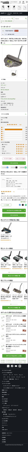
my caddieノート (5, 394)
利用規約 (4, 437)
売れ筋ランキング (15, 385)
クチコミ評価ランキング (8, 388)
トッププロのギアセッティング (9, 416)
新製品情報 (4, 392)
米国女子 (10, 409)
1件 (4, 43)
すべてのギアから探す (6, 370)
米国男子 (5, 409)
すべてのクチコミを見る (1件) (14, 210)
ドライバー (5, 374)
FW (9, 374)
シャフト (13, 377)
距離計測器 (11, 379)
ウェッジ (21, 374)
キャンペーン (4, 425)
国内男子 (15, 409)
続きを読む (23, 202)
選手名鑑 (5, 414)
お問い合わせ (5, 429)
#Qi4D (21, 13)
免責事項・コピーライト (7, 433)
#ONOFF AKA (15, 13)
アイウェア (5, 379)
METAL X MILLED (5, 89)
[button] (25, 272)
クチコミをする (14, 163)
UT (12, 374)
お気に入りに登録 (20, 159)
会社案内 (4, 439)
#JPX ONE (10, 13)
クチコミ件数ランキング (20, 388)
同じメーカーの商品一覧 (14, 275)
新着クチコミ (5, 390)
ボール (8, 377)
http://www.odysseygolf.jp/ (8, 99)
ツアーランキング (14, 405)
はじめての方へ (5, 418)
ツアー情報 (4, 403)
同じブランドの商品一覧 (14, 307)
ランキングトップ (7, 385)
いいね (5, 205)
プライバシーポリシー (6, 435)
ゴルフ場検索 (5, 401)
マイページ (4, 423)
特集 (3, 427)
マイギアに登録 (8, 158)
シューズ (23, 377)
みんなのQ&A (5, 399)
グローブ (17, 379)
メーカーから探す (5, 381)
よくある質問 (5, 420)
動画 (3, 396)
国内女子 (20, 409)
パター (4, 377)
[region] (14, 8)
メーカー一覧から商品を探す (6, 21)
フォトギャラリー (12, 414)
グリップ (18, 377)
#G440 (9, 14)
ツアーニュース (6, 405)
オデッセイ (3, 85)
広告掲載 (4, 441)
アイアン (16, 374)
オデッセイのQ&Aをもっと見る (14, 356)
